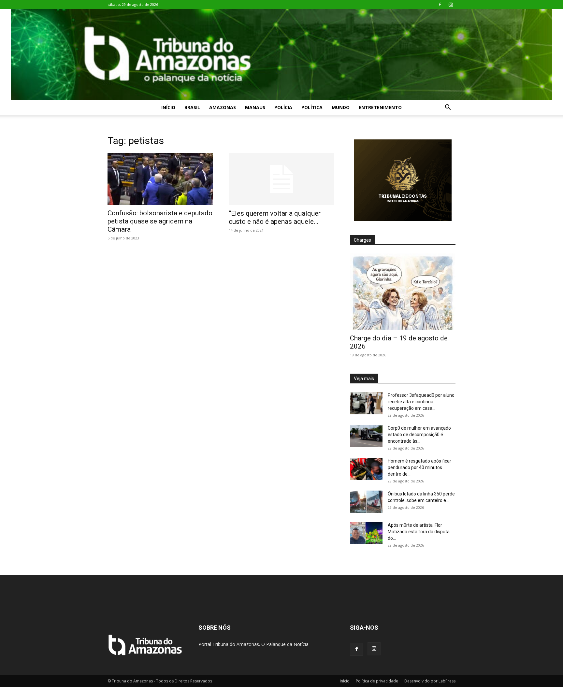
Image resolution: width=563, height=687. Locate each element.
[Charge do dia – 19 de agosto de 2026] (402, 291)
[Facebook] (440, 4)
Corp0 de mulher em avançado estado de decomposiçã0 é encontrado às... (419, 434)
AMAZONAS (222, 107)
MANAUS (255, 107)
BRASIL (192, 107)
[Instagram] (450, 4)
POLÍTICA (312, 107)
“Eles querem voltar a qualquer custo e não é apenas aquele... (275, 217)
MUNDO (341, 107)
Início (168, 107)
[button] (447, 108)
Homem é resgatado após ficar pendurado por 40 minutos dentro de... (419, 467)
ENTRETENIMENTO (380, 107)
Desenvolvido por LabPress (429, 681)
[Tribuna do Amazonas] (281, 54)
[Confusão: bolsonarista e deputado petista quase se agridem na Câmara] (160, 179)
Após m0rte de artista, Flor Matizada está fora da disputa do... (419, 531)
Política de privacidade (377, 681)
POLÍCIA (283, 107)
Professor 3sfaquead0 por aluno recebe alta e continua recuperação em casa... (421, 402)
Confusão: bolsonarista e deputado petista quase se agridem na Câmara (160, 221)
